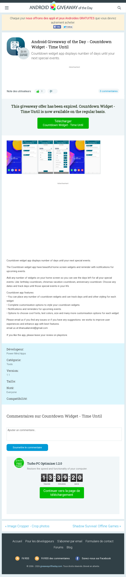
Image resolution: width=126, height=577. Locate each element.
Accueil (17, 541)
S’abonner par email (69, 541)
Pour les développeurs (39, 541)
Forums (58, 547)
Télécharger (63, 123)
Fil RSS (25, 558)
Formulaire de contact (99, 541)
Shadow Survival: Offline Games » (97, 526)
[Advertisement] (76, 76)
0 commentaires (109, 91)
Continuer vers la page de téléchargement (61, 493)
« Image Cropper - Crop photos (27, 526)
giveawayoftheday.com (51, 566)
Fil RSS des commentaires (55, 558)
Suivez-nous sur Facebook (96, 558)
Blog (69, 547)
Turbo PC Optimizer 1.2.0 (44, 463)
